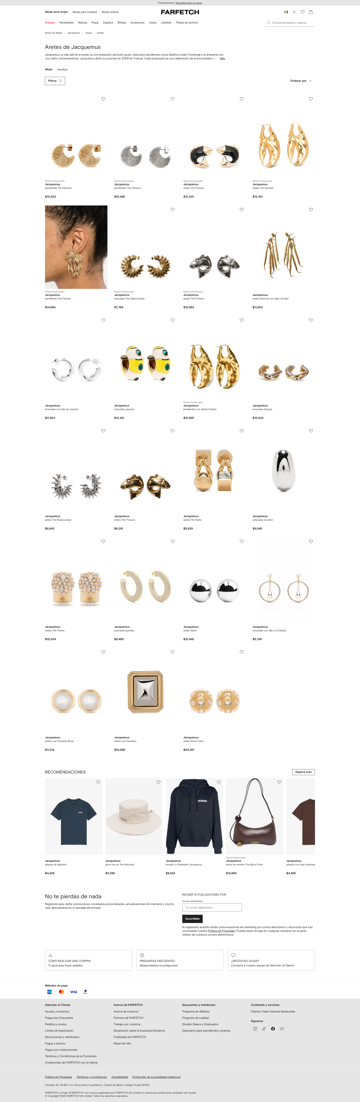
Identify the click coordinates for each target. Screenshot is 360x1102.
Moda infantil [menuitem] (110, 12)
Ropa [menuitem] (95, 22)
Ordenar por (298, 80)
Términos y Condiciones (91, 1077)
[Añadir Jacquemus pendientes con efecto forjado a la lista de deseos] (242, 320)
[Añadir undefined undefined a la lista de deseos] (98, 782)
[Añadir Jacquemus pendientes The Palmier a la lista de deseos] (103, 209)
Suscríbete (192, 918)
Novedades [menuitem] (66, 22)
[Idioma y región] (286, 12)
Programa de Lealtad (195, 1017)
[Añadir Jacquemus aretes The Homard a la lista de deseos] (311, 99)
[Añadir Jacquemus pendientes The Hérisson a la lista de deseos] (103, 99)
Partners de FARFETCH (128, 1017)
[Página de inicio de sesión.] (294, 12)
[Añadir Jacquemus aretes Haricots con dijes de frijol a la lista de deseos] (311, 209)
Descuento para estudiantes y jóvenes (206, 1030)
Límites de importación (59, 1030)
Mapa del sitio (122, 1043)
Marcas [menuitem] (82, 22)
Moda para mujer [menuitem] (56, 12)
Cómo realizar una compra (69, 960)
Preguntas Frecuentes (157, 960)
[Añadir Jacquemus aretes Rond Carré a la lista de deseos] (242, 652)
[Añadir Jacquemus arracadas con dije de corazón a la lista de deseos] (103, 320)
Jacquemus (73, 33)
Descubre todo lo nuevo (189, 3)
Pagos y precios (55, 1043)
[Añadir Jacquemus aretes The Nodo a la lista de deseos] (242, 431)
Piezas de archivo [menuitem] (187, 22)
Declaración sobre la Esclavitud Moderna (139, 1030)
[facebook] (273, 1029)
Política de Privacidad (221, 930)
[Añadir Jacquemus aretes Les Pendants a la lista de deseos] (172, 652)
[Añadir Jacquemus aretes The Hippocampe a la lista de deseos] (103, 431)
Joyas (88, 33)
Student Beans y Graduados (200, 1024)
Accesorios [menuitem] (137, 22)
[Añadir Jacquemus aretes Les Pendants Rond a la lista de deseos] (103, 652)
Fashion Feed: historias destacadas (273, 1011)
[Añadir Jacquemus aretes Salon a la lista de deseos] (242, 541)
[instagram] (255, 1029)
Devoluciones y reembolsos (62, 1037)
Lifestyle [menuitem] (166, 22)
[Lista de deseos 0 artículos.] (302, 12)
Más (222, 58)
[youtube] (282, 1029)
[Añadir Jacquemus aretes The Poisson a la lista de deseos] (242, 99)
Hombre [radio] (63, 70)
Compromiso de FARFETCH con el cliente (71, 1062)
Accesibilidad (119, 1077)
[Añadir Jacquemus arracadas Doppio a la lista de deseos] (311, 320)
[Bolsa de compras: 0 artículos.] (311, 12)
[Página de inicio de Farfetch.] (180, 12)
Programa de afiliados (196, 1011)
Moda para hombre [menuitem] (85, 12)
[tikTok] (264, 1029)
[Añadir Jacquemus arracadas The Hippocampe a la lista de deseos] (172, 209)
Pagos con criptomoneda (61, 1049)
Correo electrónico (192, 901)
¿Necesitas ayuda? (245, 960)
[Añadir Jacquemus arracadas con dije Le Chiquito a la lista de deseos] (311, 541)
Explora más (304, 772)
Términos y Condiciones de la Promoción (71, 1056)
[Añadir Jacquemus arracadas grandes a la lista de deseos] (172, 541)
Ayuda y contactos (57, 1011)
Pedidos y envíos (55, 1024)
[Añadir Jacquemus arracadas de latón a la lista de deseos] (311, 431)
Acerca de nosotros (126, 1011)
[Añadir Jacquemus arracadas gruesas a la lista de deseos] (172, 320)
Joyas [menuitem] (152, 22)
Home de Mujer (53, 33)
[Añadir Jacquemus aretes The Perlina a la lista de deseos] (103, 541)
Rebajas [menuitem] (50, 22)
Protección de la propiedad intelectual (156, 1077)
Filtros (52, 80)
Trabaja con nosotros (127, 1024)
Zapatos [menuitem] (108, 22)
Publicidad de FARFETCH (130, 1037)
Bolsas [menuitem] (122, 22)
